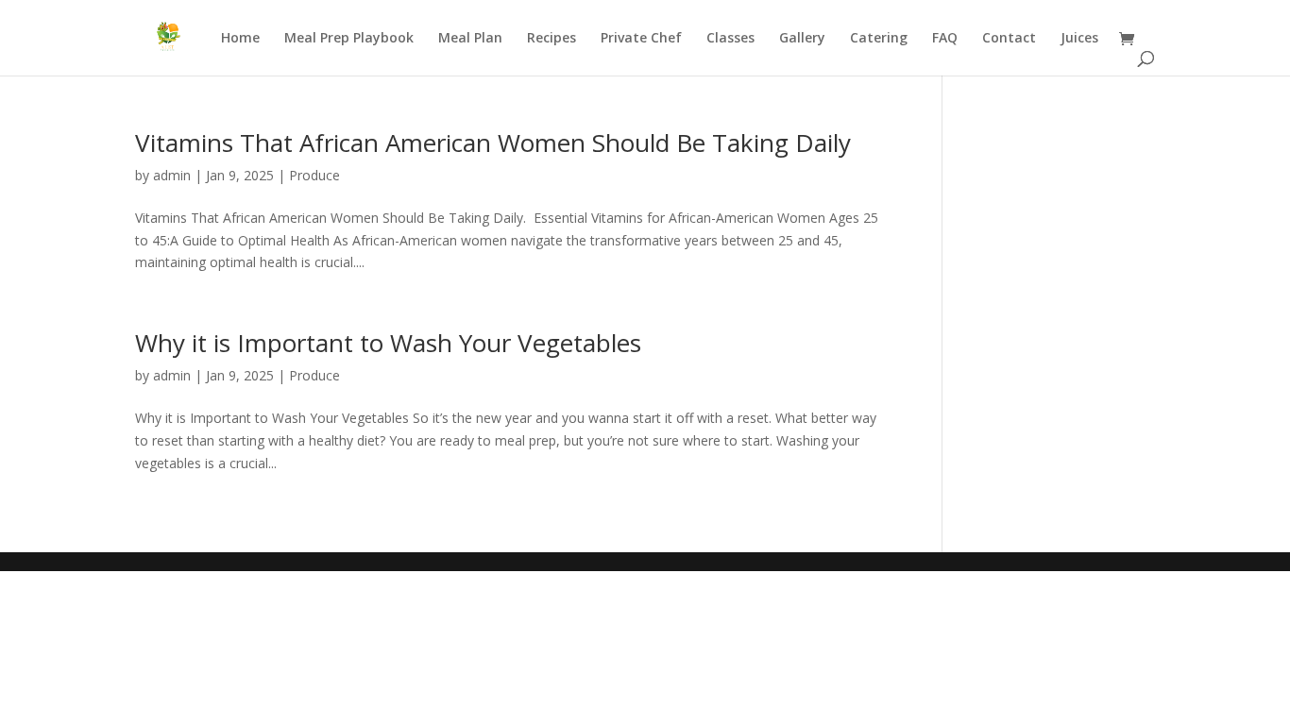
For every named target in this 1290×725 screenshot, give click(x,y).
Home (240, 38)
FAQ (945, 38)
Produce (314, 175)
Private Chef (641, 38)
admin (172, 175)
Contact (1009, 38)
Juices (1079, 38)
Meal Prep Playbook (349, 38)
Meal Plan (470, 38)
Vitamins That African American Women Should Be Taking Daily (493, 143)
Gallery (802, 38)
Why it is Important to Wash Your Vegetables (388, 343)
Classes (730, 38)
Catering (879, 38)
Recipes (551, 38)
